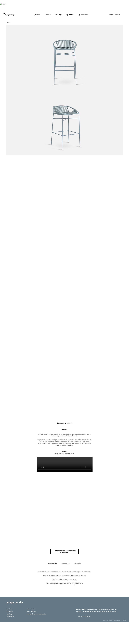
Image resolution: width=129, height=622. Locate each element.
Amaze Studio (121, 620)
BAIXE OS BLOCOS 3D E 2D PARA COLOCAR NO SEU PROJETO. (65, 551)
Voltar (8, 22)
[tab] (52, 563)
